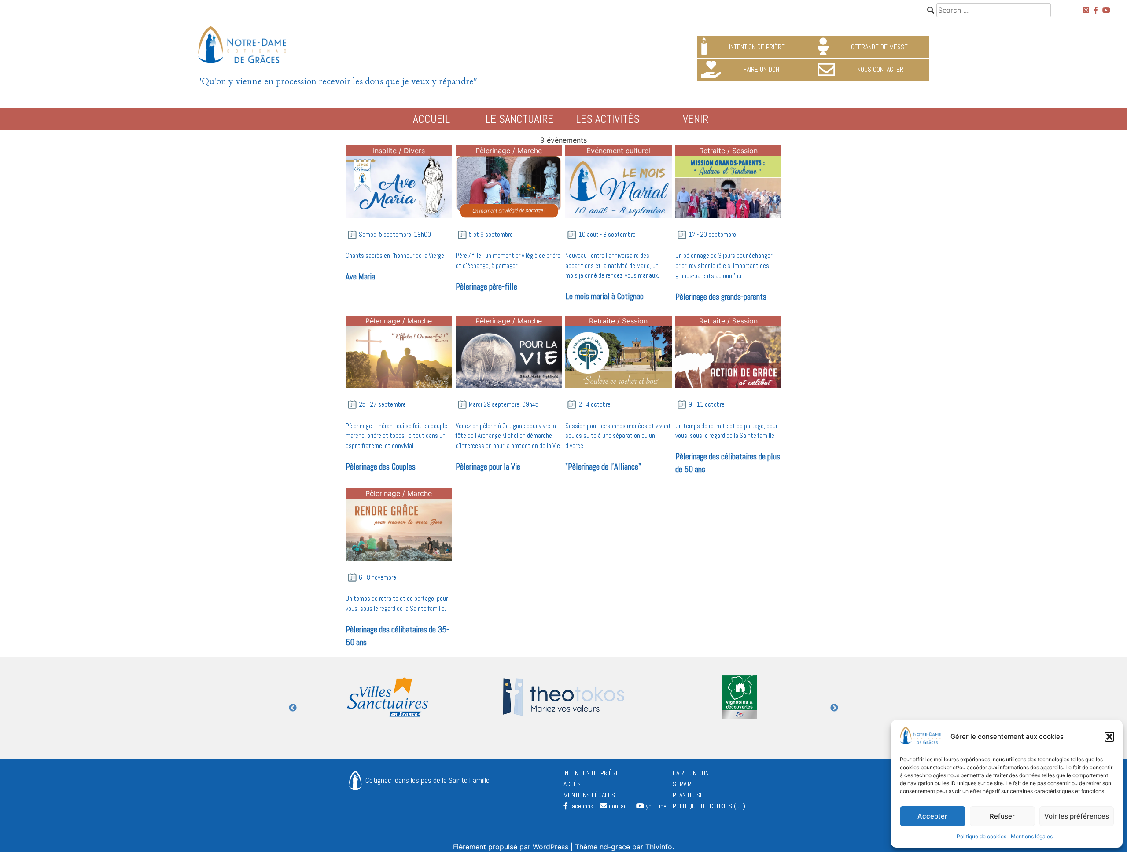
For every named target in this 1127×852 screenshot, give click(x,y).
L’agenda (789, 154)
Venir (695, 119)
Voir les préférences (1076, 816)
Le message (80, 154)
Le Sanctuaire (519, 119)
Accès (845, 154)
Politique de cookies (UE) (709, 806)
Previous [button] (292, 708)
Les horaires (113, 154)
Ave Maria (360, 276)
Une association (241, 154)
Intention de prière (591, 773)
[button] (1109, 736)
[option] (387, 708)
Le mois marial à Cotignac (604, 296)
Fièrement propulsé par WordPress (512, 846)
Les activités (608, 119)
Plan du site (690, 795)
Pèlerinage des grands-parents (720, 296)
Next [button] (834, 708)
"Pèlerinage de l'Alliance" (603, 466)
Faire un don (691, 773)
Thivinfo (658, 846)
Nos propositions (338, 154)
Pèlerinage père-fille (486, 286)
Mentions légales (1032, 836)
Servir (682, 784)
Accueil (431, 119)
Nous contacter (1047, 154)
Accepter (932, 816)
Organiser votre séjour (282, 154)
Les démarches (1014, 154)
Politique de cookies (981, 836)
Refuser (1002, 816)
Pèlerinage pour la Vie (488, 466)
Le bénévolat (885, 154)
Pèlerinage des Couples (381, 466)
